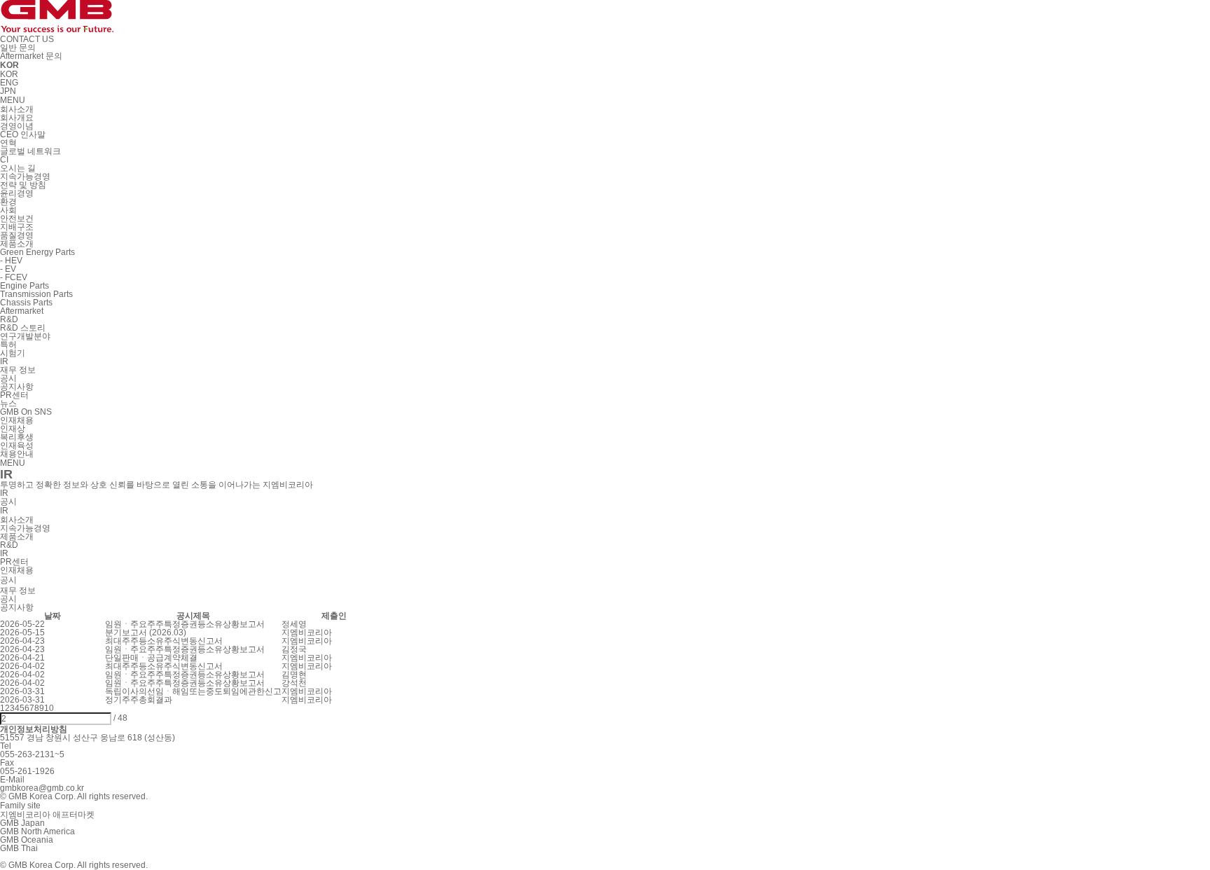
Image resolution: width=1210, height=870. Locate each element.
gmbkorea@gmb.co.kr (42, 788)
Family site (20, 805)
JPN (8, 91)
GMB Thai (19, 848)
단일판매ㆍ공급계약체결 (151, 658)
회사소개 (17, 520)
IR (4, 553)
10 (49, 708)
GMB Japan (22, 823)
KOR (9, 74)
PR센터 (14, 562)
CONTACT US (27, 39)
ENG (9, 83)
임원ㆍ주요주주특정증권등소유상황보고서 (185, 624)
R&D (9, 545)
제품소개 (17, 536)
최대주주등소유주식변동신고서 (164, 641)
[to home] (56, 26)
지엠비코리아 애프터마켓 (47, 815)
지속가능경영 (25, 528)
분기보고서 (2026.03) (145, 632)
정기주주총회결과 (138, 700)
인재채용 (17, 570)
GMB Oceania (26, 840)
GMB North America (37, 831)
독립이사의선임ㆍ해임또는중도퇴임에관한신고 (193, 691)
